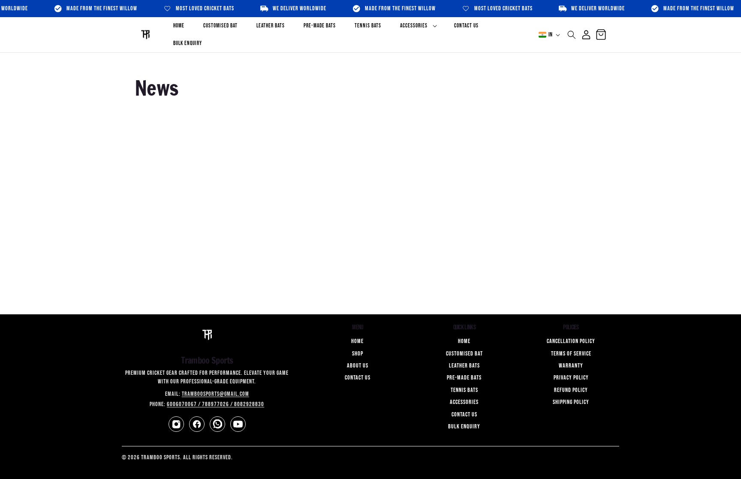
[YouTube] (238, 424)
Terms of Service (571, 353)
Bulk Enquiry (464, 426)
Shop (357, 353)
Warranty (571, 365)
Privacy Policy (571, 377)
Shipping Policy (571, 402)
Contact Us (357, 377)
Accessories (464, 402)
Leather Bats (464, 365)
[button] (417, 26)
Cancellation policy (571, 341)
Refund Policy (571, 390)
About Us (357, 365)
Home (357, 341)
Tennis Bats (464, 390)
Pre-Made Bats (464, 377)
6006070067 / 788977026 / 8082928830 (215, 404)
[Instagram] (176, 424)
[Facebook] (197, 424)
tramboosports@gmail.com (215, 394)
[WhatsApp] (217, 424)
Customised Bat (464, 353)
